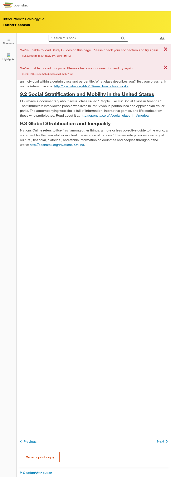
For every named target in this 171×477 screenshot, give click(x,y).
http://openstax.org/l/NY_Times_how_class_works (91, 86)
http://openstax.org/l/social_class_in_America (114, 115)
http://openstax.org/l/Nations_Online (57, 145)
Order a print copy (40, 457)
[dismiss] (165, 49)
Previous (30, 441)
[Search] (123, 38)
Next (160, 441)
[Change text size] (162, 38)
